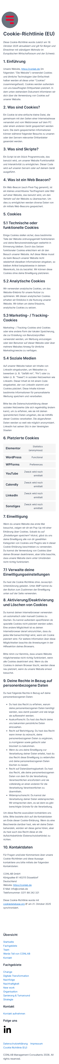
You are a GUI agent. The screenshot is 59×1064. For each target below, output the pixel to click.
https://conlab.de (30, 68)
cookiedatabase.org (14, 903)
